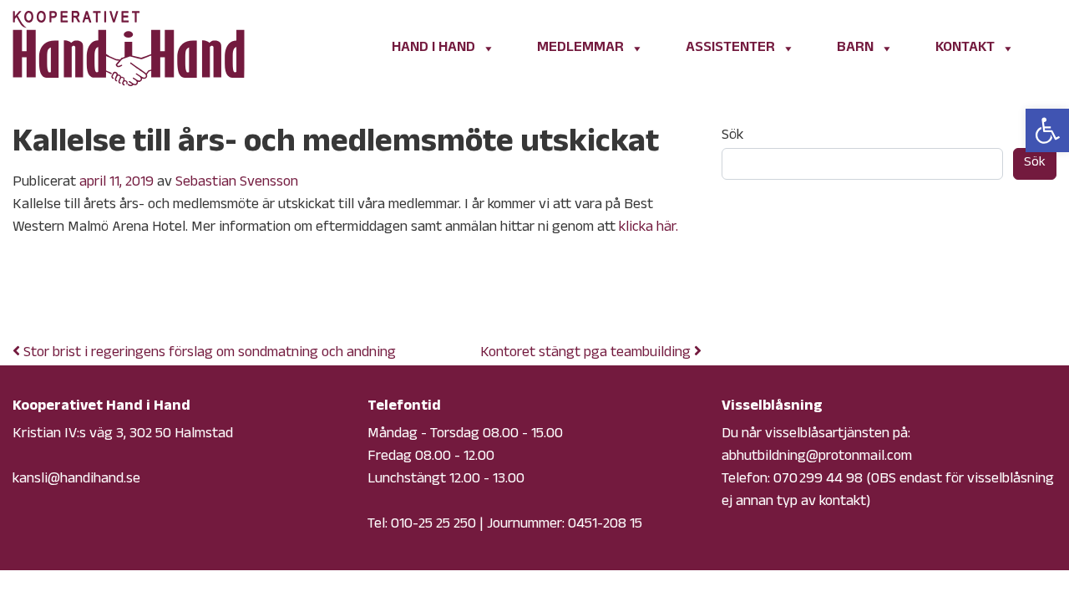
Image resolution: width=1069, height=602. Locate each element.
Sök (732, 136)
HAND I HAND (433, 48)
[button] (1047, 130)
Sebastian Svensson (236, 183)
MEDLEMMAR (580, 48)
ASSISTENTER (730, 48)
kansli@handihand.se (76, 479)
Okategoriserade (149, 297)
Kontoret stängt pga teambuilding (587, 353)
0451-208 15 (605, 525)
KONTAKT (965, 48)
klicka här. (648, 228)
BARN (855, 48)
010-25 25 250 (433, 525)
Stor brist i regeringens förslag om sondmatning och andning (208, 353)
